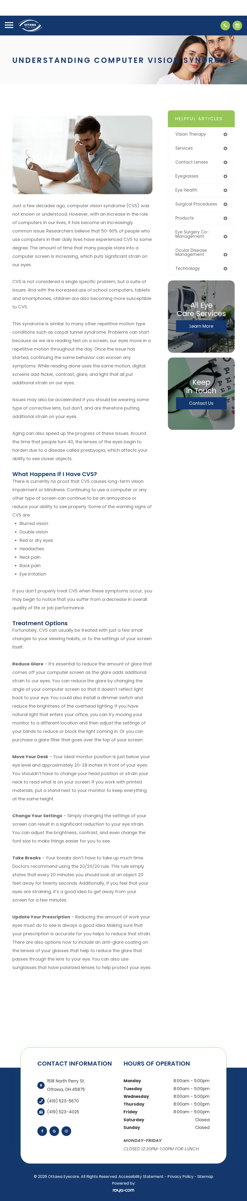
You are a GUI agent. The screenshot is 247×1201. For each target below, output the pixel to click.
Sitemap (205, 1176)
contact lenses (191, 162)
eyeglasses (187, 176)
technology (187, 268)
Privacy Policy (180, 1176)
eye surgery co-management (192, 234)
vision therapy (190, 134)
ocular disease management (191, 252)
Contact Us (201, 403)
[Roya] (123, 1190)
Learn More (201, 326)
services (184, 148)
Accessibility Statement (141, 1176)
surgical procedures (196, 204)
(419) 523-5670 (63, 1101)
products (184, 218)
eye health (186, 190)
